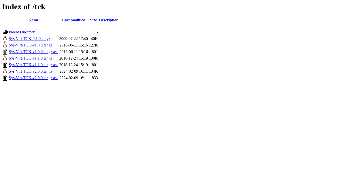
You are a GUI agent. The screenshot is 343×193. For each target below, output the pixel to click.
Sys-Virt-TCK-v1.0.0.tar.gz (30, 45)
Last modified (73, 20)
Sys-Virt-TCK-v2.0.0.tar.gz (30, 71)
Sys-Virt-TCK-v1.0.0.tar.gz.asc (33, 52)
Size (93, 20)
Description (109, 20)
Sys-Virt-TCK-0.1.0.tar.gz (29, 38)
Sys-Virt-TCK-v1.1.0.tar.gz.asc (33, 65)
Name (34, 20)
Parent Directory (22, 32)
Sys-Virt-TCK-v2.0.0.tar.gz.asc (33, 78)
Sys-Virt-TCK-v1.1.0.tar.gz (30, 58)
